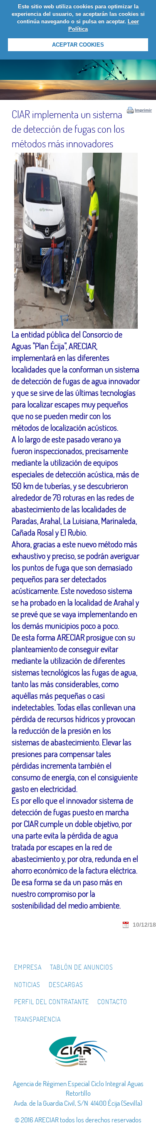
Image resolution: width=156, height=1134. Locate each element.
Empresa (28, 967)
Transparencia (37, 1019)
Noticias (27, 984)
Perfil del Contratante (51, 1002)
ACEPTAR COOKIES (78, 45)
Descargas (66, 984)
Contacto (112, 1002)
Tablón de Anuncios (81, 967)
